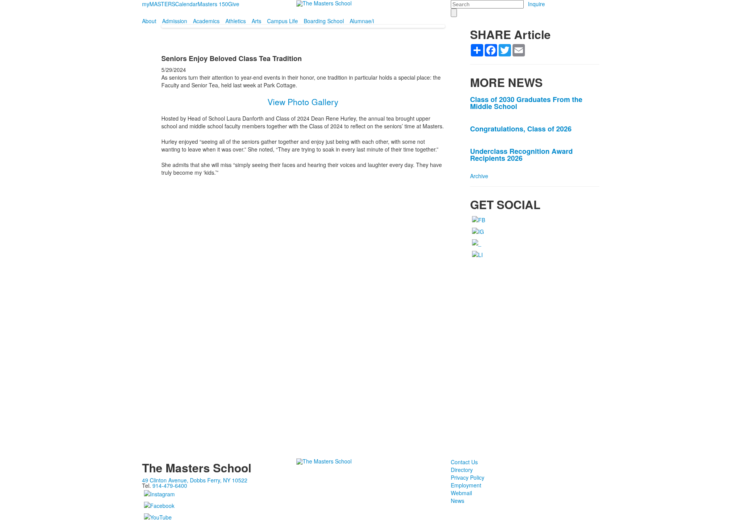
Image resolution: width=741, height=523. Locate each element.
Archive (479, 176)
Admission (174, 21)
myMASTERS (158, 4)
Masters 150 (213, 4)
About (149, 21)
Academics (206, 21)
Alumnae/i (362, 21)
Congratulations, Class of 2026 (521, 129)
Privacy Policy (467, 477)
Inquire (536, 4)
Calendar (186, 4)
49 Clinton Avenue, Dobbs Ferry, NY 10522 (194, 480)
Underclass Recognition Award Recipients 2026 (521, 154)
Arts (256, 21)
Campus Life (282, 21)
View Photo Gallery (302, 102)
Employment (466, 485)
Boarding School (324, 21)
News (457, 500)
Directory (462, 470)
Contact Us (464, 462)
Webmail (461, 493)
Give (233, 4)
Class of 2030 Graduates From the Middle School (526, 102)
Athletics (235, 21)
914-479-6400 (169, 485)
